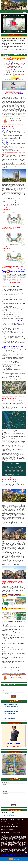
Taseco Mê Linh (16, 843)
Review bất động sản (22, 836)
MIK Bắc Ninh (11, 844)
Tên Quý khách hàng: (6, 782)
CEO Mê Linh (18, 844)
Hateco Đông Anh (5, 841)
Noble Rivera (8, 845)
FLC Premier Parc (6, 50)
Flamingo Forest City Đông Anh (8, 835)
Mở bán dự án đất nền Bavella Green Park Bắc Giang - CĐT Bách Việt (14, 39)
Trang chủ (4, 11)
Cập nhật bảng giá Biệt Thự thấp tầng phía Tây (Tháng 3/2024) (13, 48)
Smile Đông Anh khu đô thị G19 (11, 838)
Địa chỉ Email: (5, 786)
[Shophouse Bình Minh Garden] (14, 5)
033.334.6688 (14, 859)
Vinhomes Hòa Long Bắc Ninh (8, 837)
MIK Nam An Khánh (11, 842)
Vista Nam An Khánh (11, 846)
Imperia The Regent (19, 839)
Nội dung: (4, 795)
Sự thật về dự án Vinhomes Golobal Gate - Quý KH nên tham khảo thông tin (13, 42)
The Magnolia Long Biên (15, 841)
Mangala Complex (15, 845)
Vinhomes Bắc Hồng (20, 835)
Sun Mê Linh (4, 836)
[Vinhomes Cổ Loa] (14, 764)
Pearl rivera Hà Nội (12, 836)
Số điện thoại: (4, 791)
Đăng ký (13, 696)
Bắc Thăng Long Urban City (7, 839)
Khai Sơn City (20, 842)
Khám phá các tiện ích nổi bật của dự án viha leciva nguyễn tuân (14, 45)
